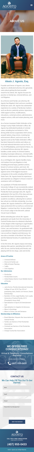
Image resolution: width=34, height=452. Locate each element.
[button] (31, 5)
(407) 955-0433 (17, 444)
